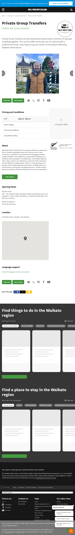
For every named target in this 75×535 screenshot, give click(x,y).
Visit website (18, 100)
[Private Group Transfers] (65, 29)
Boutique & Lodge (45, 405)
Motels (19, 405)
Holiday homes (8, 405)
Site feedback (22, 501)
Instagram (8, 504)
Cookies (37, 517)
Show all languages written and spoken (15, 272)
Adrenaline (40, 326)
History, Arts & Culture (10, 326)
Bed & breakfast (31, 405)
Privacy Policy (39, 515)
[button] (3, 9)
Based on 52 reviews (66, 148)
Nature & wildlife (27, 326)
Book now (7, 100)
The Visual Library (62, 504)
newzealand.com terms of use (46, 478)
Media (59, 501)
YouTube (7, 510)
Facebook (8, 507)
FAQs (36, 501)
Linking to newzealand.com (43, 510)
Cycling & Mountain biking (56, 326)
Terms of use (39, 513)
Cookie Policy (20, 532)
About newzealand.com (42, 504)
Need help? (21, 504)
